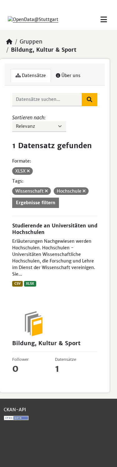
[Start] (9, 41)
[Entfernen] (28, 171)
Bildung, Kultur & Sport (43, 49)
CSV (17, 284)
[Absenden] (89, 99)
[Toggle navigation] (104, 19)
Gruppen (31, 41)
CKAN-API (15, 410)
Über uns (70, 75)
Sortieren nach (28, 117)
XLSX (30, 284)
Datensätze (33, 75)
